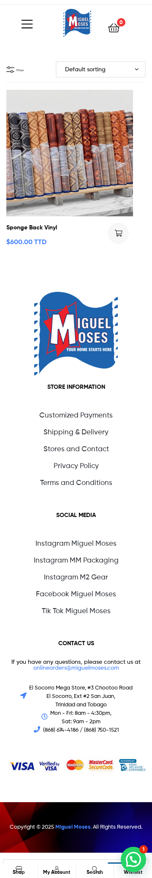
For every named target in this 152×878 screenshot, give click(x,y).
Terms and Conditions (76, 482)
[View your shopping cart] (113, 27)
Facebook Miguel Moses (76, 594)
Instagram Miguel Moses (76, 543)
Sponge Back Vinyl (31, 227)
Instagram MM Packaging (76, 560)
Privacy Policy (76, 465)
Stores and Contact (76, 448)
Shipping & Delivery (76, 432)
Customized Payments (76, 415)
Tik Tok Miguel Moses (76, 610)
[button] (133, 859)
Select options (118, 233)
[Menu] (42, 23)
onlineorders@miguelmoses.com (76, 667)
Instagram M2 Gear (76, 577)
